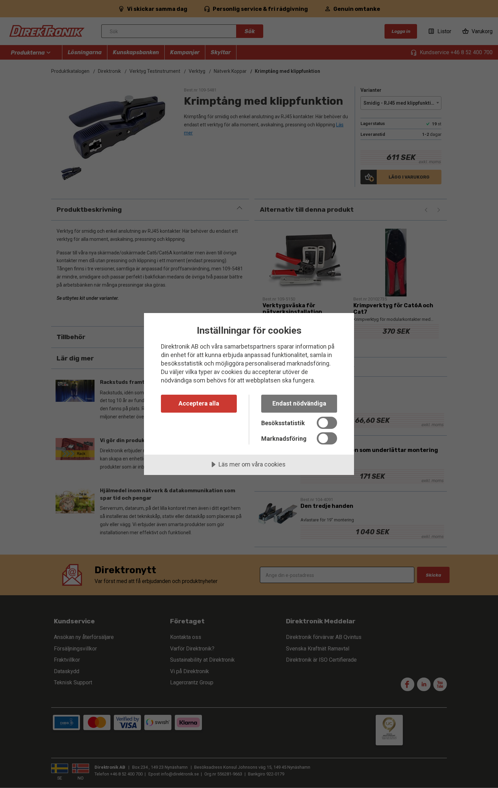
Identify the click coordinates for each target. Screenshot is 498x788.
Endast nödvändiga (299, 403)
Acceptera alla (199, 403)
